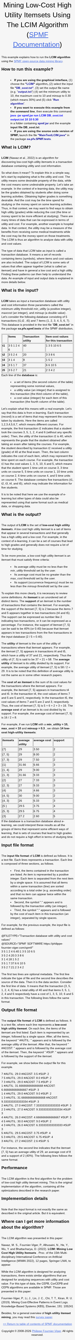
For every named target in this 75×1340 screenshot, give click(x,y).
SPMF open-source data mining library (38, 61)
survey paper (44, 1317)
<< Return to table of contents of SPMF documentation (37, 1324)
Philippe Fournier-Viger (46, 1331)
